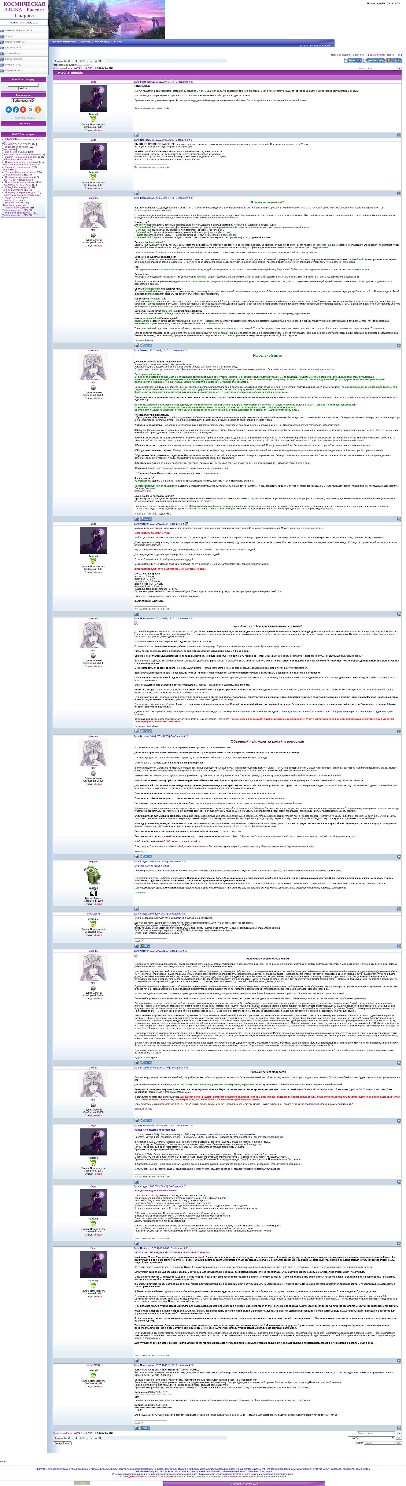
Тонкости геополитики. (17, 207)
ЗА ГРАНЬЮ (9, 169)
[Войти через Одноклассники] (38, 109)
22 (186, 736)
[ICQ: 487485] (145, 946)
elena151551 (93, 913)
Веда (93, 81)
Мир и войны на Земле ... (18, 212)
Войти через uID (23, 100)
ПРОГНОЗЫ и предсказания (18, 179)
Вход (327, 45)
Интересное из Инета (16, 147)
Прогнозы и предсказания (19, 177)
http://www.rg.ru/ (142, 491)
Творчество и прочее (14, 200)
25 (186, 951)
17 (192, 140)
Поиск (390, 54)
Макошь (78, 65)
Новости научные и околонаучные (21, 164)
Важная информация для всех (21, 157)
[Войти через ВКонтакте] (8, 109)
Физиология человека (14, 205)
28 (185, 1186)
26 (186, 1067)
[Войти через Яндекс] (23, 109)
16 (192, 81)
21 (192, 618)
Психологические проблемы (20, 182)
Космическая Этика (62, 68)
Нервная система (14, 202)
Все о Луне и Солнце (16, 152)
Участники (358, 54)
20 (186, 524)
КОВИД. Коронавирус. (17, 187)
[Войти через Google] (30, 109)
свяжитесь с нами (275, 1476)
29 (187, 1248)
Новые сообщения (341, 54)
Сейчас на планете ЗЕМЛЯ (17, 159)
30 (192, 1365)
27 (192, 1125)
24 (100, 61)
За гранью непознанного (18, 167)
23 (96, 61)
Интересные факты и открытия (21, 162)
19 (186, 350)
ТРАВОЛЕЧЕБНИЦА (104, 68)
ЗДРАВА (78, 68)
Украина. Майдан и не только (20, 172)
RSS (397, 3)
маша (3, 1461)
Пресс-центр (9, 149)
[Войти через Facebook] (16, 109)
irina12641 (88, 65)
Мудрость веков (13, 197)
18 (192, 198)
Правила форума (375, 54)
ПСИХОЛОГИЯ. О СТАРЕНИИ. (19, 144)
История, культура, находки (20, 192)
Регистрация (316, 45)
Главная (304, 45)
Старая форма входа (23, 117)
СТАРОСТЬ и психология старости (24, 139)
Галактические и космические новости (23, 154)
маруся (93, 861)
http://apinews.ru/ (143, 1109)
